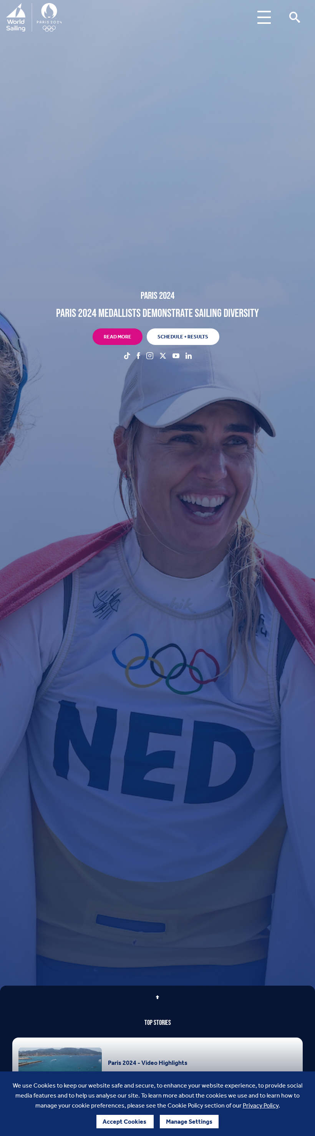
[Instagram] (149, 356)
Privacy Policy (261, 1105)
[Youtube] (175, 356)
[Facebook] (138, 356)
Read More (117, 337)
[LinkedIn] (188, 356)
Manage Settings (189, 1121)
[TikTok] (127, 356)
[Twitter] (162, 356)
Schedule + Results (183, 337)
